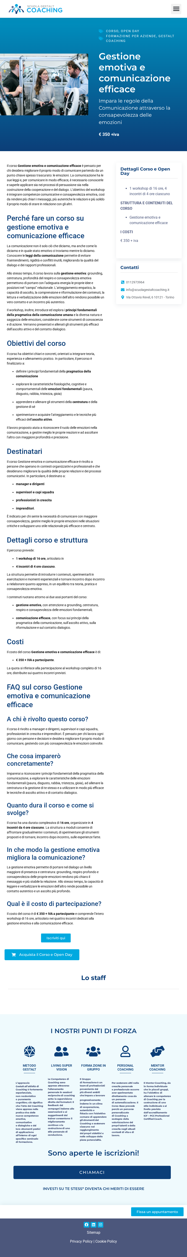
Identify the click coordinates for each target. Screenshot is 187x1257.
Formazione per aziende (131, 36)
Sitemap (93, 1232)
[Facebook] (87, 1225)
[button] (176, 9)
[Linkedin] (93, 1225)
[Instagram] (101, 1225)
